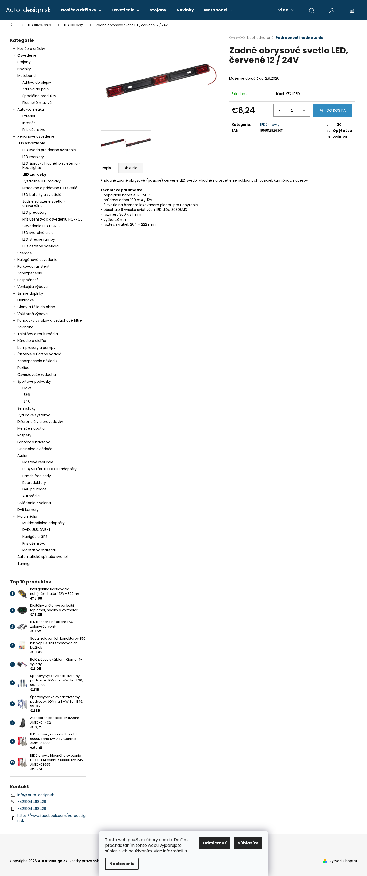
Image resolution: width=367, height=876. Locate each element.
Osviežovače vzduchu (36, 374)
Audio (22, 455)
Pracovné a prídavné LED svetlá (49, 188)
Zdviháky (25, 327)
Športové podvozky (34, 381)
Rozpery (24, 435)
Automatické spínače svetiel (42, 556)
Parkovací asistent (33, 266)
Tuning (23, 563)
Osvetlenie (26, 55)
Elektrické (25, 300)
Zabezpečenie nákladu (37, 360)
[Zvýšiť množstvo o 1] (304, 110)
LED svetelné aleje (38, 232)
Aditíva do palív (35, 89)
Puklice (23, 367)
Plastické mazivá (37, 102)
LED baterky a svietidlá (41, 194)
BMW (26, 387)
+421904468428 (31, 801)
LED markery (33, 156)
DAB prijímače (34, 489)
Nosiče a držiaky (31, 48)
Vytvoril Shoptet (343, 861)
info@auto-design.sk (35, 794)
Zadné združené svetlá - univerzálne (43, 203)
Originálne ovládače (34, 448)
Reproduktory (34, 482)
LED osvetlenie (31, 143)
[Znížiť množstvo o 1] (280, 110)
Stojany (24, 62)
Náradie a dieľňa (31, 340)
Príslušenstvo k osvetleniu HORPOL (52, 219)
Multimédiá (27, 516)
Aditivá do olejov (36, 82)
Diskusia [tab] (130, 167)
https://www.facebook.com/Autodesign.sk (51, 818)
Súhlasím (248, 843)
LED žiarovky (34, 174)
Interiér (28, 123)
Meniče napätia (31, 428)
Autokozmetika (30, 109)
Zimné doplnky (30, 293)
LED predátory (34, 212)
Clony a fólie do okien (36, 306)
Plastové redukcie (37, 462)
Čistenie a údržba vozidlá (39, 354)
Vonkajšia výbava (32, 286)
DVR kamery (28, 509)
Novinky (24, 68)
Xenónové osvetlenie (35, 136)
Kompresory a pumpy (36, 347)
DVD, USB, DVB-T (36, 529)
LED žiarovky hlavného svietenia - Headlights (51, 165)
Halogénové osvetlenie (37, 259)
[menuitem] (81, 10)
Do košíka (336, 110)
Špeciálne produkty (39, 95)
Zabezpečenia (29, 273)
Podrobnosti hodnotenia (299, 37)
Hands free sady (36, 475)
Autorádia (31, 495)
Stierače (24, 253)
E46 (27, 401)
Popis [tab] (106, 167)
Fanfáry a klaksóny (33, 442)
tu (186, 851)
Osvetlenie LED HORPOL (42, 225)
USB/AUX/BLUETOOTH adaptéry (49, 469)
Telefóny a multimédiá (37, 333)
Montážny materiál (39, 550)
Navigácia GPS (34, 536)
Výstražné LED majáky (41, 181)
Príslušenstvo (33, 129)
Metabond (26, 75)
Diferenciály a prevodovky (40, 421)
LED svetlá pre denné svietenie (49, 149)
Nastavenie (121, 864)
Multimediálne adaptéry (43, 522)
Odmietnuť (214, 843)
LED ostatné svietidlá (40, 246)
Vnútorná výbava (32, 313)
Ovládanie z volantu (34, 502)
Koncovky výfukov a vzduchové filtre (49, 320)
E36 (27, 394)
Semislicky (26, 408)
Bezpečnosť (27, 280)
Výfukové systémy (33, 415)
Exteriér (28, 116)
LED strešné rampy (38, 239)
